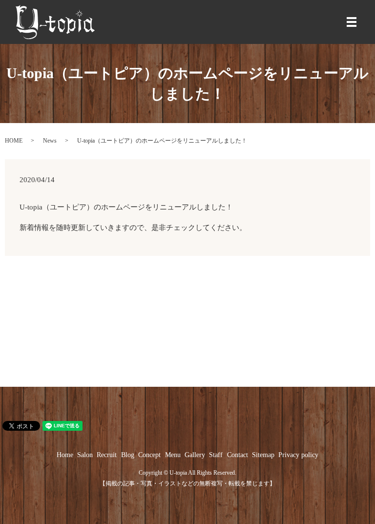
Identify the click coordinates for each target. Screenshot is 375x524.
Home (65, 455)
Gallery (195, 455)
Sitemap (263, 455)
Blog (127, 455)
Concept (149, 455)
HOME (13, 140)
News (50, 140)
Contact (237, 455)
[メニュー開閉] (351, 22)
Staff (216, 455)
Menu (173, 455)
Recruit (107, 455)
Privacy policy (298, 455)
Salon (85, 455)
